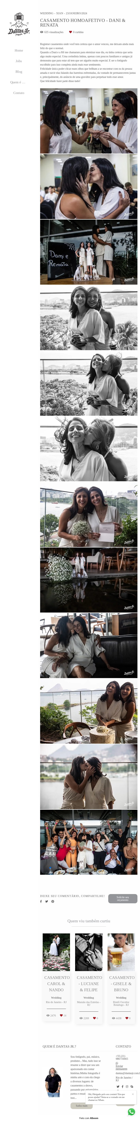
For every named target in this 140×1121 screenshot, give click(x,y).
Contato (18, 93)
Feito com (88, 1118)
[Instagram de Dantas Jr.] (127, 1086)
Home (19, 50)
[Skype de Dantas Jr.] (132, 1086)
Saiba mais (81, 1105)
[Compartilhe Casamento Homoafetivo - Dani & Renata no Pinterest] (52, 901)
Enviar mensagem (121, 1067)
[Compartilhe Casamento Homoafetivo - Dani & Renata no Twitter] (46, 901)
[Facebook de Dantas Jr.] (122, 1086)
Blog (19, 71)
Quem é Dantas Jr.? (21, 82)
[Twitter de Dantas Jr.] (118, 1086)
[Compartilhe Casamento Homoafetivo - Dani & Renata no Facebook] (41, 901)
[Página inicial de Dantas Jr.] (19, 24)
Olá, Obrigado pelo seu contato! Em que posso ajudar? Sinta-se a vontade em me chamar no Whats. (106, 1097)
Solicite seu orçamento (123, 898)
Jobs (19, 61)
